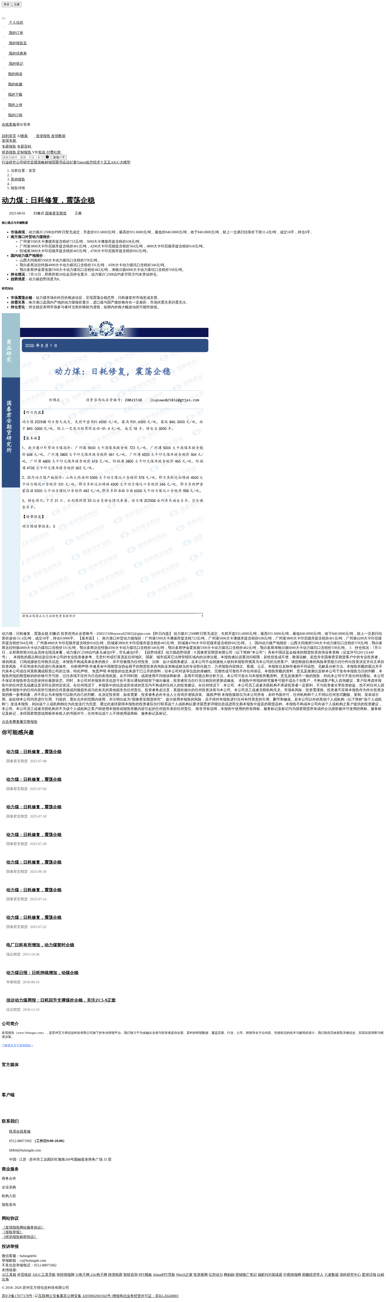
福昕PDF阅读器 (270, 1275)
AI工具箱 (9, 1275)
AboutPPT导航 (164, 1275)
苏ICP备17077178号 (17, 1296)
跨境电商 (115, 1275)
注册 (17, 4)
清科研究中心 (350, 1275)
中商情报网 (292, 1275)
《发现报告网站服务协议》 (23, 1227)
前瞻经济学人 (312, 1275)
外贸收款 (24, 1275)
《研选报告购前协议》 (20, 1237)
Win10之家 (184, 1275)
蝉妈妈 (229, 1275)
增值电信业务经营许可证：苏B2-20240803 (145, 1296)
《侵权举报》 (12, 1232)
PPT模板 (145, 1275)
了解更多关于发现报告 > (17, 1045)
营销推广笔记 (246, 1275)
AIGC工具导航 (44, 1275)
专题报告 (9, 146)
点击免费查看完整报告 (20, 722)
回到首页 (9, 136)
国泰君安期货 (56, 213)
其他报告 (18, 179)
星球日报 (369, 1275)
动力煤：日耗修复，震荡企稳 (48, 200)
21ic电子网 (98, 1275)
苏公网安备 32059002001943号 (87, 1296)
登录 (6, 4)
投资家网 (200, 1275)
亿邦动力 (216, 1275)
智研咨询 (130, 1275)
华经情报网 (65, 1275)
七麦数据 (331, 1275)
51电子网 (82, 1275)
